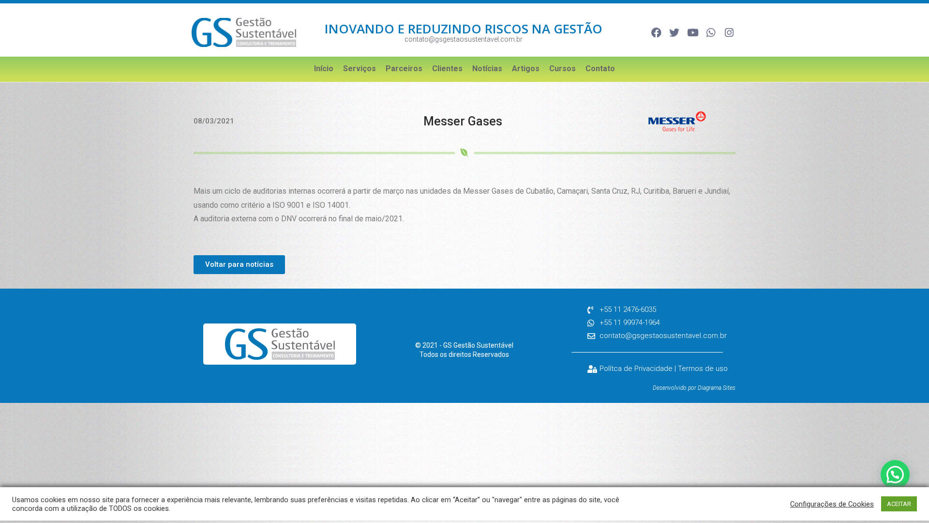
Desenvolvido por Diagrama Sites (694, 388)
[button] (895, 474)
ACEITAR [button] (899, 504)
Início (323, 68)
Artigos (525, 68)
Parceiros (404, 68)
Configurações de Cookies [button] (832, 504)
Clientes (447, 68)
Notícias (487, 68)
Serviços (359, 68)
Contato (600, 68)
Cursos (562, 68)
